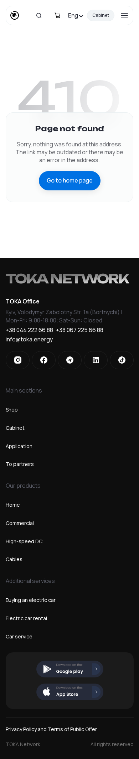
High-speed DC (24, 541)
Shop (12, 409)
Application (19, 446)
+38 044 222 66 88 (29, 330)
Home (13, 504)
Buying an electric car (31, 600)
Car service (19, 636)
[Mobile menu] (124, 15)
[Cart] (57, 15)
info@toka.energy (29, 339)
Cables (14, 559)
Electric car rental (26, 618)
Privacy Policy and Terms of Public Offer (51, 729)
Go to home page (70, 180)
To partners (20, 464)
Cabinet (100, 15)
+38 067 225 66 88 (79, 330)
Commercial (20, 523)
